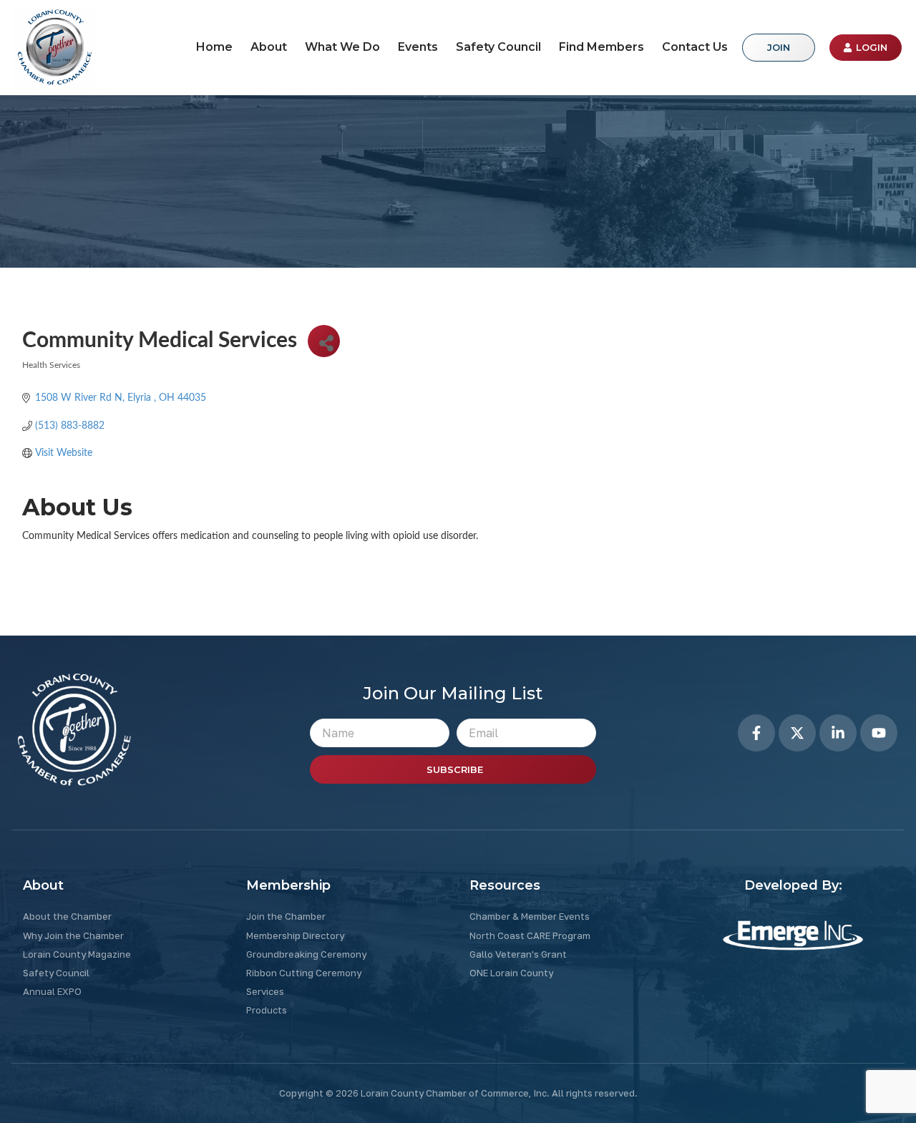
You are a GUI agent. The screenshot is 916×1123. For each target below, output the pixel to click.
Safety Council (498, 47)
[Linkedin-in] (838, 733)
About (268, 47)
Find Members (601, 47)
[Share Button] (324, 341)
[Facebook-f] (756, 733)
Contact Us (695, 47)
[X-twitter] (797, 733)
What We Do (342, 47)
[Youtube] (878, 733)
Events (418, 47)
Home (214, 47)
